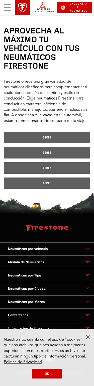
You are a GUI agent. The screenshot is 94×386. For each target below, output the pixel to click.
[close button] (87, 337)
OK (47, 374)
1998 (47, 152)
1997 (47, 168)
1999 (47, 137)
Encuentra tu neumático (79, 7)
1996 (47, 183)
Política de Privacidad (23, 362)
